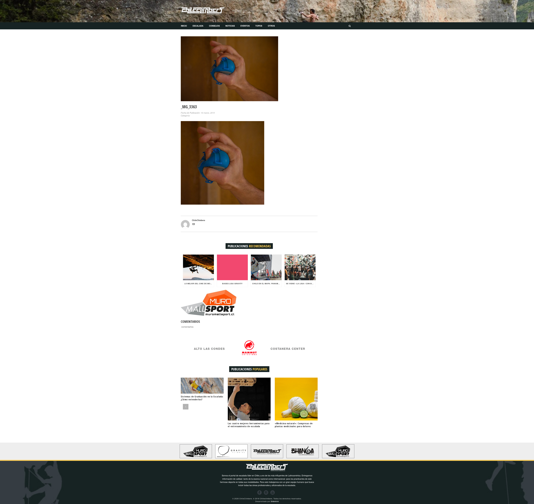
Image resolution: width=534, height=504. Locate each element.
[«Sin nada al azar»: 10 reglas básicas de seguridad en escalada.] (296, 399)
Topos (258, 25)
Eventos (245, 25)
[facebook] (259, 492)
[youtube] (272, 492)
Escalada (198, 25)
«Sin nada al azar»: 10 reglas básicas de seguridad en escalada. (295, 425)
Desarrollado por (267, 501)
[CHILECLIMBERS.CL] (203, 11)
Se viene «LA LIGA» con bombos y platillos (301, 283)
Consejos (214, 25)
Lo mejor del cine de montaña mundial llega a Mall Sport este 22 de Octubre (199, 283)
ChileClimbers (198, 220)
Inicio (184, 25)
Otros (271, 25)
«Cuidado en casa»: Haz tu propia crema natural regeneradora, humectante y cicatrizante (246, 426)
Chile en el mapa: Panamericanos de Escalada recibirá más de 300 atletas (267, 283)
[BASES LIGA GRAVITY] (232, 267)
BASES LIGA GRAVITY (232, 283)
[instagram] (266, 492)
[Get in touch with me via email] (193, 224)
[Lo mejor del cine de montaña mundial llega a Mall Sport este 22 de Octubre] (198, 267)
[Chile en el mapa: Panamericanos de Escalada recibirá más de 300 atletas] (266, 267)
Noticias (230, 25)
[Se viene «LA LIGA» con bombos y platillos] (300, 267)
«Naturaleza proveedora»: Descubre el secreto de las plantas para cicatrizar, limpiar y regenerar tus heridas (202, 426)
